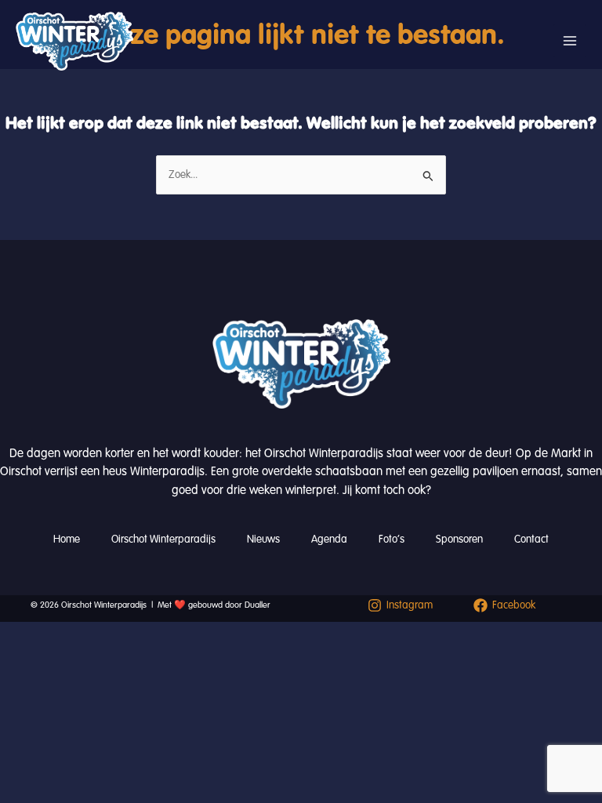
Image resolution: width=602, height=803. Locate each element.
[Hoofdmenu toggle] (569, 40)
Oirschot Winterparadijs (163, 539)
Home (66, 539)
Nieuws (263, 539)
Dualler (257, 605)
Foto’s (391, 539)
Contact (531, 539)
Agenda (329, 539)
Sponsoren (459, 539)
